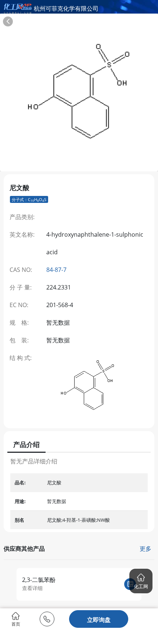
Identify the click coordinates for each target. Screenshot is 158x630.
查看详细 (32, 588)
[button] (140, 581)
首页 (15, 623)
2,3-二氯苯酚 (38, 580)
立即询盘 (99, 620)
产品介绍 (26, 444)
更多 (145, 549)
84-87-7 (56, 270)
